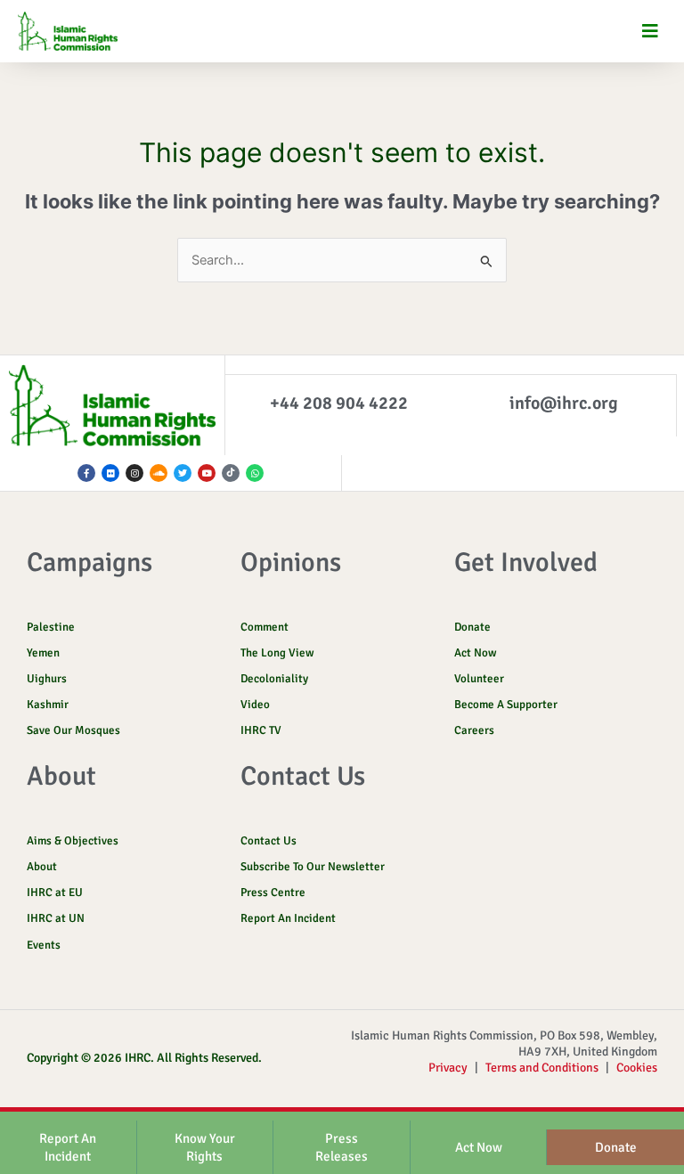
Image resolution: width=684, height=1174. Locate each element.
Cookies (636, 1067)
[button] (650, 31)
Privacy (448, 1067)
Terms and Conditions (541, 1067)
